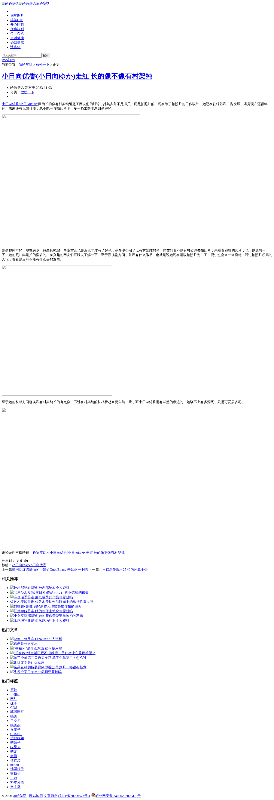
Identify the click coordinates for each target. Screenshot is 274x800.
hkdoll (14, 765)
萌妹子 (15, 742)
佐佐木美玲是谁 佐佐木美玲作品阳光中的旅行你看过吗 (51, 601)
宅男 (13, 756)
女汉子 (15, 729)
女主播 (15, 787)
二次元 (15, 721)
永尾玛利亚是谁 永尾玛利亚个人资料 (41, 620)
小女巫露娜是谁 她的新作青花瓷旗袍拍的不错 (48, 616)
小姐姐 (15, 694)
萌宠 (13, 751)
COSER (16, 734)
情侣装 (15, 760)
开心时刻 (17, 24)
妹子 (13, 703)
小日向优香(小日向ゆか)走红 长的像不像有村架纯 (77, 76)
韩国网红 (17, 712)
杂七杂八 (17, 33)
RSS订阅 (8, 60)
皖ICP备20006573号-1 (74, 796)
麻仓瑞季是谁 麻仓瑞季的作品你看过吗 (43, 597)
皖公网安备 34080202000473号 (118, 796)
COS (13, 707)
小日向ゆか (28, 104)
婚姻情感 (17, 42)
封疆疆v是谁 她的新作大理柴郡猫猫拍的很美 (47, 606)
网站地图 (36, 796)
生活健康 (17, 38)
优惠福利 (17, 29)
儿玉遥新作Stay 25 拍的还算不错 (123, 569)
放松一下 (42, 64)
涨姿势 (15, 47)
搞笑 (13, 716)
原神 (13, 690)
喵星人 (15, 747)
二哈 (13, 778)
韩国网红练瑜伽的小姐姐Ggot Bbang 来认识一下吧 (50, 569)
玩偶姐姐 (17, 738)
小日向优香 (10, 104)
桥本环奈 (17, 782)
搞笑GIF (16, 20)
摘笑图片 (17, 15)
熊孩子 (15, 773)
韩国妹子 (17, 769)
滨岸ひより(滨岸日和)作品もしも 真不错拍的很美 (51, 592)
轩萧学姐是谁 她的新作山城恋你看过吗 (43, 611)
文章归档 (50, 796)
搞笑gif (15, 725)
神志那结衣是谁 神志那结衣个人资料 (41, 588)
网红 (13, 699)
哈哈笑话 (43, 4)
